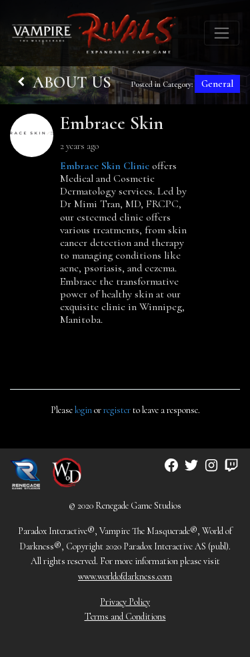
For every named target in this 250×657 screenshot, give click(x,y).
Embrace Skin (111, 123)
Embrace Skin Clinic (104, 165)
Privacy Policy (125, 602)
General (217, 84)
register (117, 410)
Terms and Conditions (125, 616)
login (83, 410)
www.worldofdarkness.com (125, 576)
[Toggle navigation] (221, 33)
